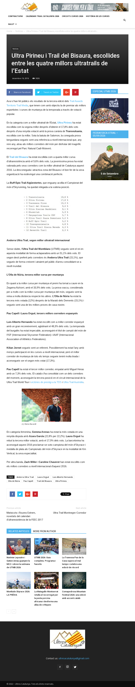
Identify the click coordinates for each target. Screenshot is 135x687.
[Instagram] (67, 667)
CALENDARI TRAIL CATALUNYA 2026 (42, 16)
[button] (124, 20)
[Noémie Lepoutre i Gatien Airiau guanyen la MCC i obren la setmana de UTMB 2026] (19, 546)
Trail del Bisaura (44, 481)
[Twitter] (75, 667)
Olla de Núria (14, 481)
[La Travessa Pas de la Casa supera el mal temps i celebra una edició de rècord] (74, 546)
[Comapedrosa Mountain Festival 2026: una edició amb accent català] (74, 580)
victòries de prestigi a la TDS (46, 382)
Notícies (19, 31)
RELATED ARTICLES (19, 531)
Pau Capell (28, 481)
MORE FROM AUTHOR (44, 531)
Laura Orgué (43, 477)
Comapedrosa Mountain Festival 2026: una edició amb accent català (74, 594)
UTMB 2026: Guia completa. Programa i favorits (45, 560)
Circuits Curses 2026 (72, 16)
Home (9, 31)
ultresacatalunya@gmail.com (74, 658)
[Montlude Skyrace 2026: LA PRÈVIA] (19, 580)
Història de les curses (97, 16)
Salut (11, 24)
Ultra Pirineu (61, 481)
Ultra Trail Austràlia (73, 382)
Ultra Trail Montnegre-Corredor (69, 512)
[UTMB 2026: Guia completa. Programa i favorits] (46, 546)
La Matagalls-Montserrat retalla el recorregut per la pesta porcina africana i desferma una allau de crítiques (46, 598)
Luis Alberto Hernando (63, 477)
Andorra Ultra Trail (25, 477)
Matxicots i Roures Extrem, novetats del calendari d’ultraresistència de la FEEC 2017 (25, 516)
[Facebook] (60, 667)
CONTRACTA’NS (15, 16)
